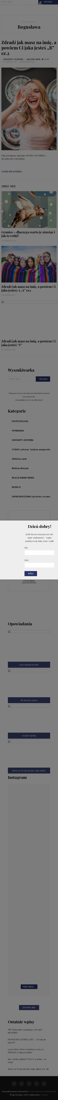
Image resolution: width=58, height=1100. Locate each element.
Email (26, 560)
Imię (26, 547)
